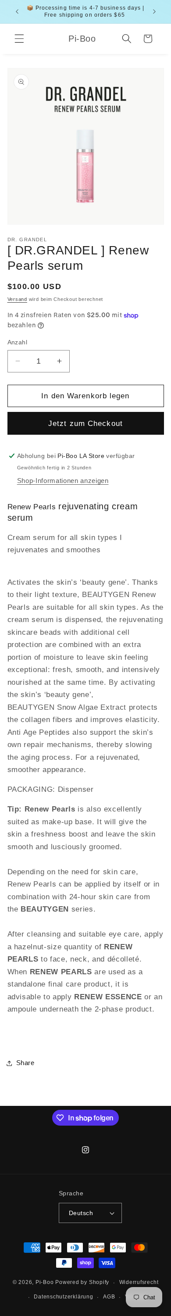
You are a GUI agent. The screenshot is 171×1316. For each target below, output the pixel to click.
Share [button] (25, 1062)
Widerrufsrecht (139, 1282)
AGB (109, 1297)
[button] (19, 38)
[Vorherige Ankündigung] (17, 11)
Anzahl (17, 342)
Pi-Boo (45, 1283)
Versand (17, 299)
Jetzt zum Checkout (85, 423)
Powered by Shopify (82, 1283)
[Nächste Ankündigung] (154, 11)
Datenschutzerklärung (63, 1297)
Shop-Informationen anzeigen (63, 480)
